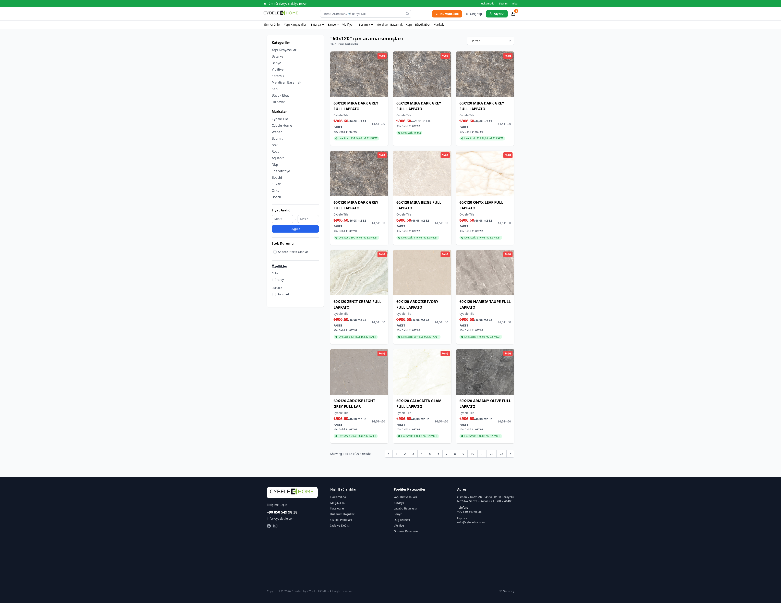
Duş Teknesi (402, 520)
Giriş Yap (476, 14)
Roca (275, 151)
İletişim (503, 3)
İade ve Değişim (341, 525)
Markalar (440, 24)
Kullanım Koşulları (342, 514)
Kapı (409, 24)
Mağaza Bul (338, 503)
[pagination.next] (510, 454)
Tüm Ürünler (272, 24)
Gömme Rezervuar (406, 531)
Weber (277, 132)
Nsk (275, 145)
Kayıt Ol (498, 14)
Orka (275, 190)
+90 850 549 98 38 (282, 512)
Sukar (276, 184)
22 (491, 454)
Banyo (331, 24)
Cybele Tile (280, 119)
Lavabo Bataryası (405, 508)
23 (501, 454)
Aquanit (278, 158)
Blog (514, 3)
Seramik (364, 24)
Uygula (295, 229)
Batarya (316, 24)
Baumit (277, 138)
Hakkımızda (487, 3)
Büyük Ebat (422, 24)
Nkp (275, 164)
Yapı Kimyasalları (295, 24)
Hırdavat (278, 102)
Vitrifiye (347, 24)
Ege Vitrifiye (281, 171)
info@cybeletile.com (280, 518)
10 (472, 454)
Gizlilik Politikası (341, 520)
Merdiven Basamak (389, 24)
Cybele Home (282, 125)
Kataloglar (337, 508)
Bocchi (277, 177)
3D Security (506, 591)
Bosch (276, 197)
